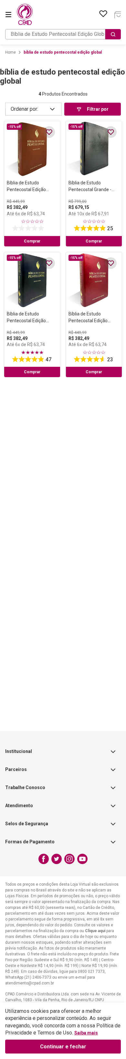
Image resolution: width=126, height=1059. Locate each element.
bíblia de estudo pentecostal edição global (63, 52)
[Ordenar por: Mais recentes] (33, 109)
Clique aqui (95, 931)
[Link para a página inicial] (10, 52)
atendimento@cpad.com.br (29, 983)
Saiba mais (86, 1032)
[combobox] (63, 34)
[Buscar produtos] (113, 34)
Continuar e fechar (63, 1047)
